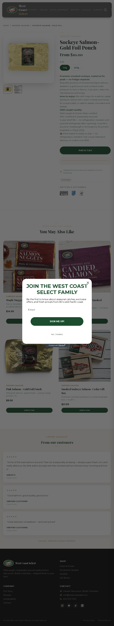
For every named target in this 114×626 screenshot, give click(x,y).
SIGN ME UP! (57, 321)
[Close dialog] (87, 282)
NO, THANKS (57, 334)
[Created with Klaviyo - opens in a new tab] (57, 345)
